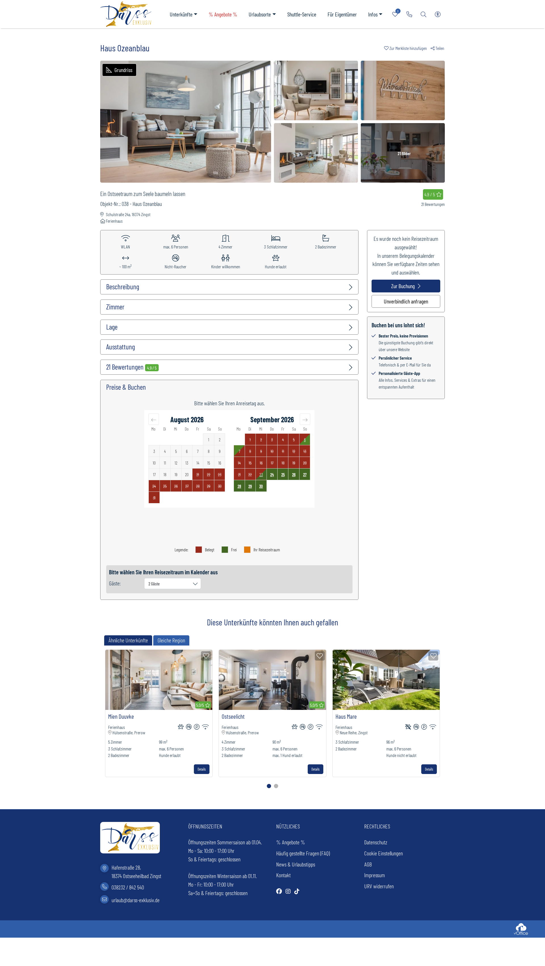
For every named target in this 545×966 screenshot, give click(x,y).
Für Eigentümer (342, 14)
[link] (409, 14)
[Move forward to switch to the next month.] (305, 419)
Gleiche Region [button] (171, 640)
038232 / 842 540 (128, 887)
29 (250, 486)
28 (239, 486)
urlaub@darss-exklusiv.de (136, 899)
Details (202, 769)
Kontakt (283, 875)
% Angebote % (223, 14)
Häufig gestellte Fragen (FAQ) (303, 853)
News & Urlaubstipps (295, 864)
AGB (368, 864)
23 (261, 474)
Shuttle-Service (301, 14)
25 (283, 474)
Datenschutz (375, 842)
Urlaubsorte (260, 14)
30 (261, 486)
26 (293, 474)
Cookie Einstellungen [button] (383, 853)
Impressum (374, 875)
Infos (373, 14)
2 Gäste (154, 583)
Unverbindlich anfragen (406, 301)
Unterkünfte (181, 14)
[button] (407, 48)
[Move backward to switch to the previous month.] (153, 419)
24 (272, 474)
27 (305, 474)
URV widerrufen (379, 886)
